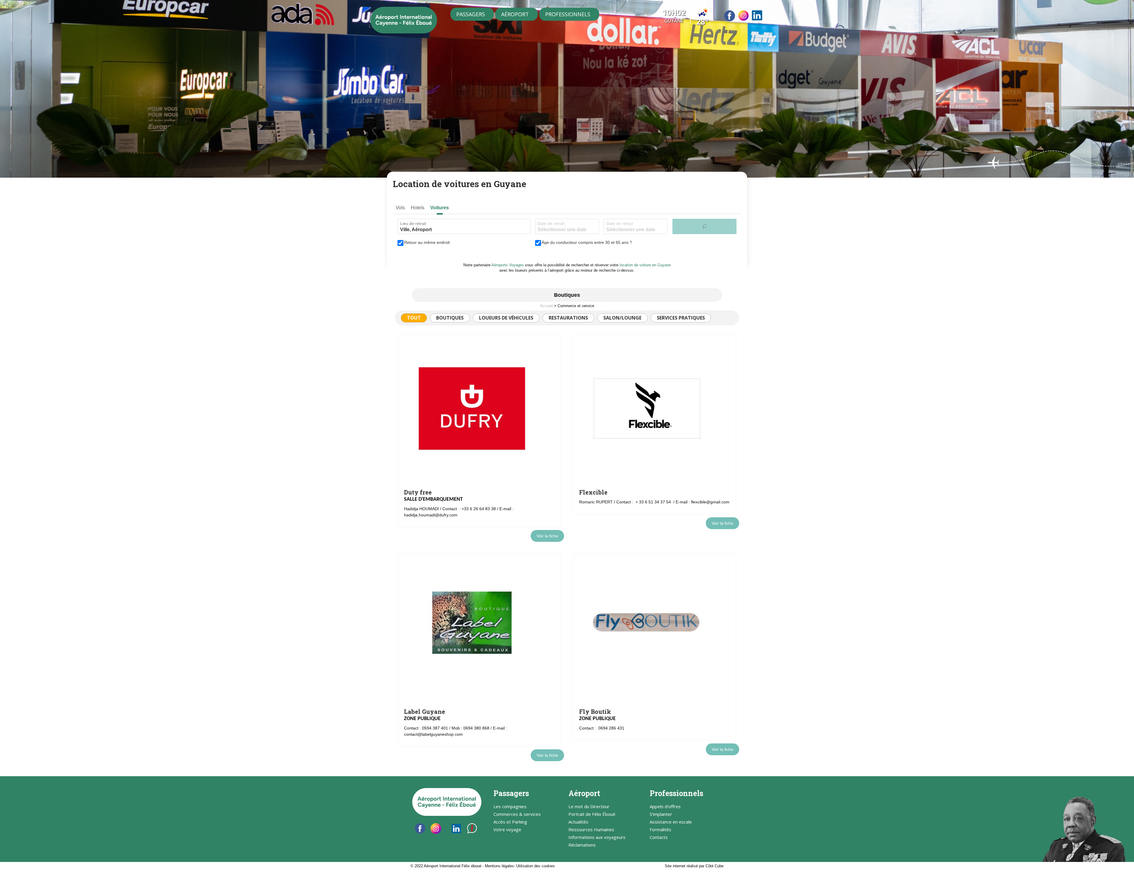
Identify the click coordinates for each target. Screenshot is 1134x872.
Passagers (470, 14)
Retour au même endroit (427, 242)
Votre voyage (507, 829)
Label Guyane (424, 711)
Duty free (418, 492)
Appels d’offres (665, 806)
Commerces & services (517, 814)
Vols (400, 207)
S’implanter (661, 814)
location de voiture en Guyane (645, 265)
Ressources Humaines (591, 829)
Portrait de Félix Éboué (591, 814)
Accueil (546, 306)
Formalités (660, 829)
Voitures (439, 207)
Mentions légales (499, 866)
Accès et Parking (510, 822)
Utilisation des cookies (535, 866)
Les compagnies (510, 806)
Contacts (659, 837)
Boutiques (450, 318)
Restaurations (568, 318)
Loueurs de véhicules (506, 318)
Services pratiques (681, 318)
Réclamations (582, 845)
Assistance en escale (671, 822)
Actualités (578, 822)
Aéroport (515, 14)
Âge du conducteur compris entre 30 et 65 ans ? (587, 242)
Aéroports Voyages (507, 265)
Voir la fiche (547, 536)
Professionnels (567, 14)
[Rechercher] (704, 226)
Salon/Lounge (622, 318)
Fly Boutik (595, 711)
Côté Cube (715, 866)
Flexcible (593, 492)
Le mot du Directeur (589, 806)
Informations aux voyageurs (596, 837)
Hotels (417, 207)
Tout (414, 318)
